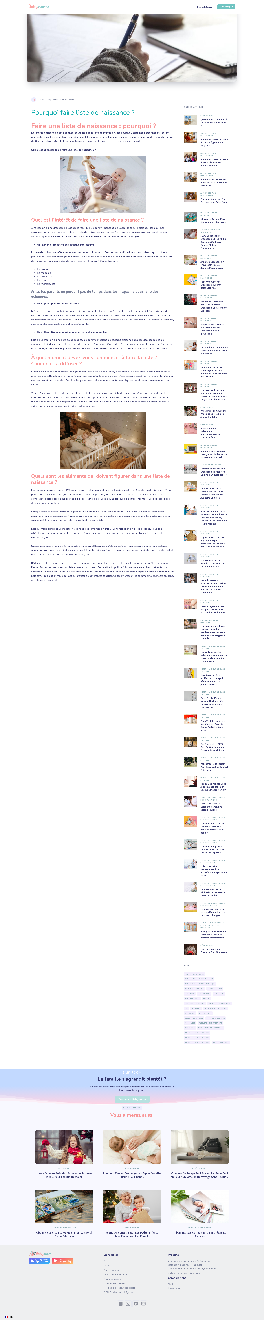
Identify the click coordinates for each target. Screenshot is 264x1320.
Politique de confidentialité (119, 1287)
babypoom (190, 993)
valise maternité (221, 1042)
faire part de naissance (216, 1008)
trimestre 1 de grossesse (210, 1028)
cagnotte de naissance (220, 1003)
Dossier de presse (114, 1283)
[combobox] (9, 1317)
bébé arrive (219, 993)
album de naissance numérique (200, 984)
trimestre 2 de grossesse (197, 1033)
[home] (39, 6)
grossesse (190, 1013)
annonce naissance (194, 989)
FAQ (106, 1265)
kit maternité (205, 1013)
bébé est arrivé (192, 998)
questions (190, 1028)
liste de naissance (194, 1018)
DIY (186, 1008)
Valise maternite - (184, 1273)
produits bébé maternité (210, 1023)
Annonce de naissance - (189, 1261)
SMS (170, 1284)
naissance (190, 1023)
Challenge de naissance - (192, 1268)
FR (11, 1316)
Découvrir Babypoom (132, 1099)
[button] (203, 7)
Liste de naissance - (185, 1264)
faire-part (196, 1008)
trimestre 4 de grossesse (197, 1042)
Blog (42, 100)
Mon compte (226, 7)
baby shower (204, 993)
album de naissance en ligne (199, 979)
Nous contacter (113, 1279)
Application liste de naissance (61, 100)
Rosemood (174, 1288)
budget (206, 998)
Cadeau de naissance (195, 1003)
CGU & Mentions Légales (118, 1292)
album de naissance (194, 974)
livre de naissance (216, 1018)
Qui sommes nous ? (115, 1274)
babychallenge (215, 989)
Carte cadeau (112, 1270)
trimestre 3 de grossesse (197, 1038)
